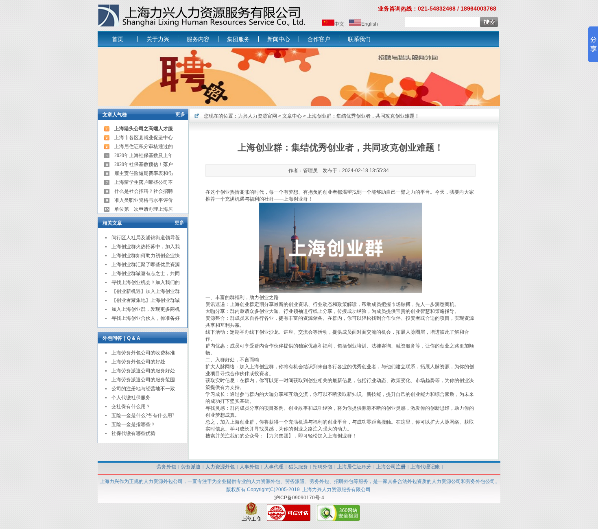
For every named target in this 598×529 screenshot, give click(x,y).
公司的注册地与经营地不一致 (143, 388)
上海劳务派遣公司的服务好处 (143, 371)
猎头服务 (298, 467)
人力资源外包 (220, 467)
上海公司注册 (391, 467)
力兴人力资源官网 (257, 116)
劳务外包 (166, 467)
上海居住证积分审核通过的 (143, 146)
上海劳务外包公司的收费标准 (143, 353)
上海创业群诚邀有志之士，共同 (145, 273)
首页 (117, 39)
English (369, 24)
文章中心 (292, 116)
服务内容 (198, 39)
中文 (339, 24)
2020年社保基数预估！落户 (143, 164)
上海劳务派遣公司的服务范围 (143, 380)
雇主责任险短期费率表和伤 (143, 173)
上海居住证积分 (354, 467)
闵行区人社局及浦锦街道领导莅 (145, 237)
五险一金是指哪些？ (133, 424)
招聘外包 (322, 467)
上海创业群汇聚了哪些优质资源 (145, 264)
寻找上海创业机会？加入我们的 (145, 282)
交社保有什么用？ (131, 406)
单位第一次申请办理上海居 (143, 209)
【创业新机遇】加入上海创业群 (145, 291)
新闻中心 (278, 39)
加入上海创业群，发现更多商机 (145, 309)
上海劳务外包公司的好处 (138, 362)
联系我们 (359, 39)
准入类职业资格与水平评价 (143, 200)
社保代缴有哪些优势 (133, 433)
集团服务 (238, 39)
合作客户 (319, 39)
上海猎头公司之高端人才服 (143, 128)
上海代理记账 (425, 467)
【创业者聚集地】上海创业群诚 (145, 300)
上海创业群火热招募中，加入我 (145, 246)
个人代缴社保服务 (131, 397)
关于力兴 (157, 39)
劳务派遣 (191, 467)
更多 (180, 114)
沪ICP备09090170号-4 (299, 498)
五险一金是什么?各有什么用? (142, 415)
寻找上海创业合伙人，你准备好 (145, 318)
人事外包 (249, 467)
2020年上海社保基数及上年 (143, 155)
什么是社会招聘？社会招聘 (143, 191)
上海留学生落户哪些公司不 (143, 182)
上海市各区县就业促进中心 (143, 137)
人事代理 (274, 467)
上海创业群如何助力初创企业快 (145, 255)
